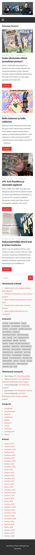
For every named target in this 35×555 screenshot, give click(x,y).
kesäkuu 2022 (9, 472)
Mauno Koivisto (16, 349)
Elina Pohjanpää (15, 323)
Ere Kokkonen (15, 326)
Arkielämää (8, 408)
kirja (4, 337)
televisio (29, 361)
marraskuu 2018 (10, 519)
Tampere (15, 361)
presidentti (26, 355)
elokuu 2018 (8, 527)
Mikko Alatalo (26, 349)
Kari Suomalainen (22, 335)
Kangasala (16, 332)
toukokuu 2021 (9, 478)
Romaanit (7, 423)
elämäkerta (6, 326)
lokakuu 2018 (9, 521)
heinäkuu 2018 (9, 530)
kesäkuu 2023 (9, 464)
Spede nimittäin (27, 358)
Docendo (5, 323)
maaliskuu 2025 (10, 449)
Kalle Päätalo (7, 332)
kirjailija (9, 337)
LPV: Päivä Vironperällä (22, 376)
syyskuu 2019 (9, 498)
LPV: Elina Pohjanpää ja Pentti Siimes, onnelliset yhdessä (15, 396)
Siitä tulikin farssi (15, 358)
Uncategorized (9, 431)
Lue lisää (6, 86)
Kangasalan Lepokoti (9, 335)
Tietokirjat (8, 429)
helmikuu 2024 (9, 458)
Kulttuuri (7, 414)
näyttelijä (27, 352)
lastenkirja (6, 346)
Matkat (6, 420)
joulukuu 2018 (9, 516)
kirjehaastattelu (23, 337)
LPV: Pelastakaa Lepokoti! (23, 390)
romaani (5, 358)
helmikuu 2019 (9, 510)
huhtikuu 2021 (9, 481)
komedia (15, 340)
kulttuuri (23, 340)
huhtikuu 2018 (9, 536)
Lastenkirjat (8, 417)
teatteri (22, 361)
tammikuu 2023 (10, 467)
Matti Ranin (6, 349)
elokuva (23, 323)
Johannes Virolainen (25, 329)
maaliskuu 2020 (10, 493)
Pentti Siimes (6, 355)
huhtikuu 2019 (9, 504)
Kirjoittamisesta (9, 411)
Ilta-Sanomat (13, 329)
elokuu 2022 (8, 470)
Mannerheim (15, 346)
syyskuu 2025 (9, 444)
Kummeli (5, 343)
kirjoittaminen (7, 340)
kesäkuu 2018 (9, 533)
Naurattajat (18, 352)
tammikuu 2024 (10, 461)
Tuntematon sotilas (9, 364)
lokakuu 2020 (9, 484)
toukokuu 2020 (9, 490)
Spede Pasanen (7, 361)
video (15, 366)
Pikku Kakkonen (16, 355)
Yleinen (6, 434)
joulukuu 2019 (9, 495)
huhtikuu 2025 (9, 446)
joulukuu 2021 (9, 475)
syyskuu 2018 (9, 524)
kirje (15, 337)
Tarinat (6, 426)
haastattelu (25, 326)
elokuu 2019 (8, 501)
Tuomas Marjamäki (20, 55)
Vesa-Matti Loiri (7, 366)
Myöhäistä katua (8, 352)
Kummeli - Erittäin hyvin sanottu (19, 343)
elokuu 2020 (8, 487)
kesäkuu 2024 (9, 452)
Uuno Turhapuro (22, 364)
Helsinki (5, 329)
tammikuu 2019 (10, 513)
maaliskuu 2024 (10, 455)
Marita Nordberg (26, 346)
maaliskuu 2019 (10, 507)
